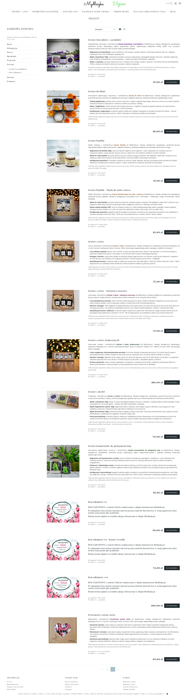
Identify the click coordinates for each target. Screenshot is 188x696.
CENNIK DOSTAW (129, 689)
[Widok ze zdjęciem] (120, 29)
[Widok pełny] (124, 29)
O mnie (9, 682)
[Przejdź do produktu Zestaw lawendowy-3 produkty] (63, 55)
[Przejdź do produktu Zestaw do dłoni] (63, 106)
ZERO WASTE (11, 689)
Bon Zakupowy (15, 72)
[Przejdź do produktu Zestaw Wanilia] (63, 156)
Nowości (10, 77)
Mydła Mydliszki (12, 684)
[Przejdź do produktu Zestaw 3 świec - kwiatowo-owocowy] (63, 301)
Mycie (9, 44)
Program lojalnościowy (15, 687)
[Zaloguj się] (176, 3)
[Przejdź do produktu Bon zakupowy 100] (63, 587)
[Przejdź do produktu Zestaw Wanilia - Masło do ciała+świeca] (63, 205)
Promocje (11, 81)
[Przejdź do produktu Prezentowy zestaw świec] (63, 630)
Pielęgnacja (12, 48)
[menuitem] (20, 11)
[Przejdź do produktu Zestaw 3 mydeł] (63, 400)
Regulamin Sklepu (129, 682)
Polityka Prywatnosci (130, 687)
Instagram (68, 689)
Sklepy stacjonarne (72, 684)
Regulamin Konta (129, 684)
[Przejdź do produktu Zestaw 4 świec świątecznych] (63, 355)
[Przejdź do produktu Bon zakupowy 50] (63, 512)
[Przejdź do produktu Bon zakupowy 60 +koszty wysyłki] (63, 549)
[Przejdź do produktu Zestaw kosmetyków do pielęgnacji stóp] (63, 461)
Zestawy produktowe (18, 69)
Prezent (10, 64)
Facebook (68, 687)
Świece (10, 52)
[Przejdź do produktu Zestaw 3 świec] (63, 251)
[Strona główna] (94, 4)
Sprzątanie (12, 56)
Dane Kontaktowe (71, 682)
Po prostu (11, 60)
